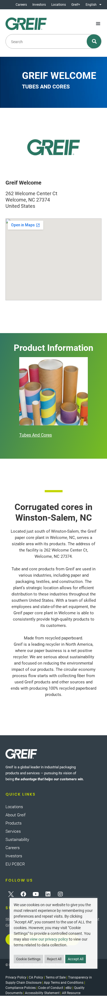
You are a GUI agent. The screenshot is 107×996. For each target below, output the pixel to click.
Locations (58, 5)
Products (13, 823)
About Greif (15, 815)
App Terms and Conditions (63, 983)
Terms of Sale (56, 977)
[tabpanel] (53, 398)
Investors (39, 5)
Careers (21, 5)
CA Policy (36, 977)
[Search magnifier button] (94, 41)
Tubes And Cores (35, 435)
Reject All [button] (54, 959)
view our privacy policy (49, 939)
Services (13, 831)
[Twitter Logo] (10, 894)
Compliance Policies (20, 988)
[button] (98, 23)
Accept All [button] (75, 959)
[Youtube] (35, 894)
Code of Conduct (50, 988)
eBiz (69, 988)
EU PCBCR (15, 864)
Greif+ (75, 5)
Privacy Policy (15, 977)
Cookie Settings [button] (28, 959)
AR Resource (71, 993)
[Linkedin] (48, 894)
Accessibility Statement (42, 993)
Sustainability (17, 839)
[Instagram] (60, 894)
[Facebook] (23, 894)
